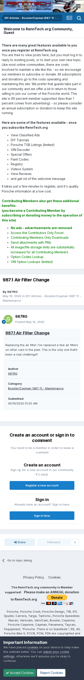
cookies (32, 647)
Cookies (54, 577)
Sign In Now (42, 515)
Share (21, 542)
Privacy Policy (33, 577)
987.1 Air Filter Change (27, 333)
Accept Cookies (21, 673)
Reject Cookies (51, 673)
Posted (29, 322)
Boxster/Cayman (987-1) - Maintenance (36, 388)
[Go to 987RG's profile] (8, 319)
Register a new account (42, 485)
